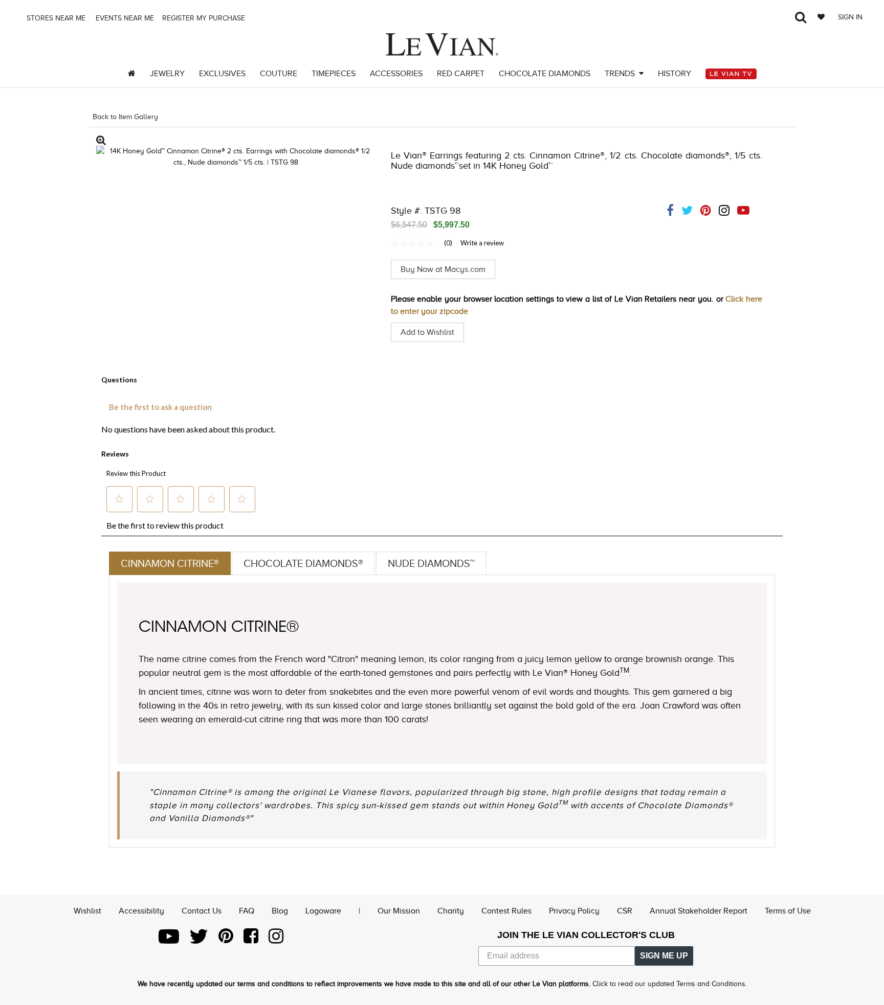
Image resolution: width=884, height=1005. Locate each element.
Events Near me (124, 18)
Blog (280, 911)
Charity (450, 911)
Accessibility (141, 911)
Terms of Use (788, 911)
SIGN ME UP (664, 955)
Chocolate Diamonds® (303, 563)
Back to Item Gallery (125, 117)
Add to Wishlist (427, 332)
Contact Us (202, 911)
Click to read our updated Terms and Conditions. (669, 984)
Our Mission (399, 911)
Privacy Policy (574, 911)
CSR (624, 911)
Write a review (482, 243)
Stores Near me (55, 18)
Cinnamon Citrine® (170, 563)
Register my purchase (204, 18)
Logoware (323, 911)
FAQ (246, 911)
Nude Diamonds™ (431, 563)
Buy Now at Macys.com (443, 269)
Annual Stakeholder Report (698, 911)
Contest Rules (506, 911)
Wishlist (87, 911)
